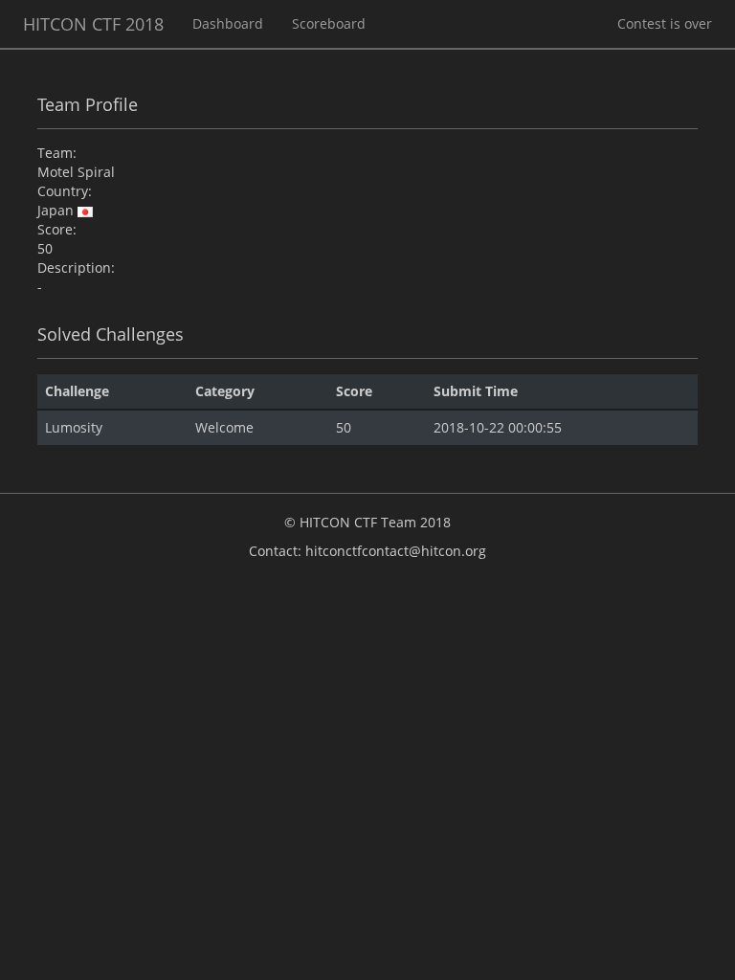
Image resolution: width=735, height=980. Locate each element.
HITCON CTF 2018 (93, 23)
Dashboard (227, 23)
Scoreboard (329, 23)
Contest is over (664, 23)
